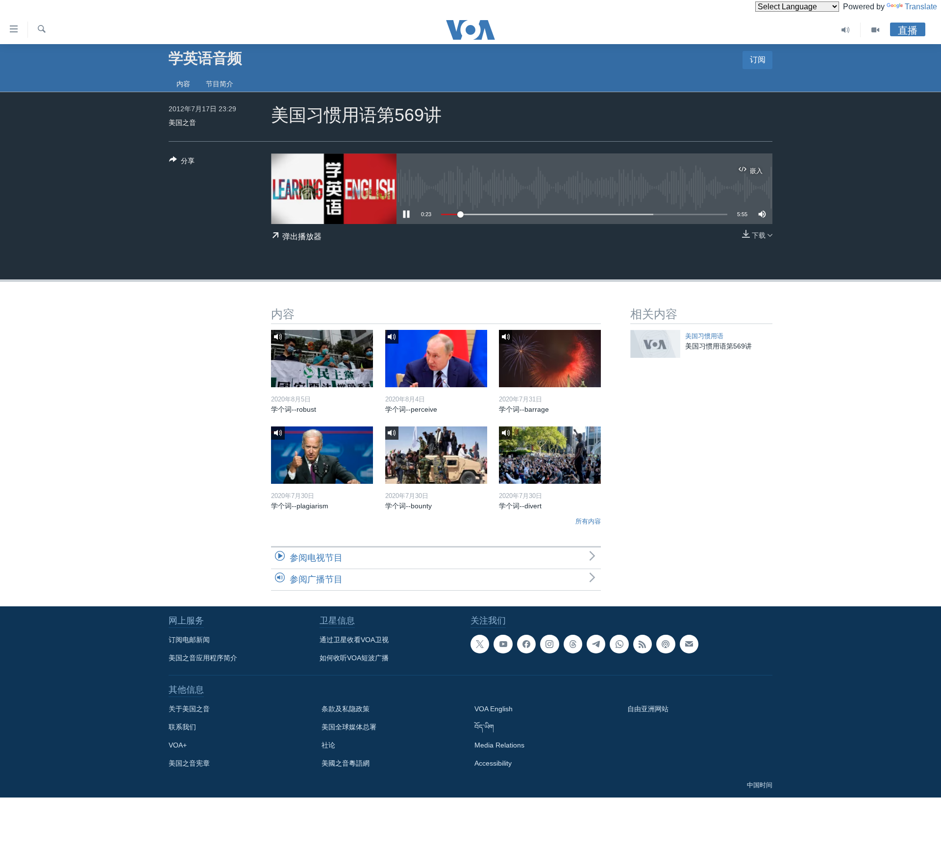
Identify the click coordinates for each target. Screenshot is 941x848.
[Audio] (846, 30)
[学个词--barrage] (550, 358)
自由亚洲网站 (648, 709)
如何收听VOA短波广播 (354, 658)
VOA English (493, 709)
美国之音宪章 (189, 763)
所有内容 (588, 521)
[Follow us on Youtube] (503, 644)
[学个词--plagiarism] (322, 455)
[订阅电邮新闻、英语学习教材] (689, 644)
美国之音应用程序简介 (203, 658)
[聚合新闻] (642, 644)
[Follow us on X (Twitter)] (479, 644)
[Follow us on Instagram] (549, 644)
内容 (183, 84)
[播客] (665, 644)
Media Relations (499, 745)
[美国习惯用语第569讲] (655, 344)
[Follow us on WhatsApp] (619, 644)
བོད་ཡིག (484, 727)
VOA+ (178, 745)
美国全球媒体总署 (349, 727)
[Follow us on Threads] (573, 644)
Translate (921, 6)
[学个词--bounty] (436, 455)
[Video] (875, 30)
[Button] (182, 162)
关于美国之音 (189, 709)
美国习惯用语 (704, 336)
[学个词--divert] (550, 455)
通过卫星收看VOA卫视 (354, 640)
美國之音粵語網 (346, 763)
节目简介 (219, 84)
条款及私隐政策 (346, 709)
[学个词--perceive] (436, 358)
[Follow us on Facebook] (526, 644)
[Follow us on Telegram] (596, 644)
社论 (328, 745)
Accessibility (493, 763)
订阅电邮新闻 (189, 640)
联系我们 (182, 727)
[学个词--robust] (322, 358)
